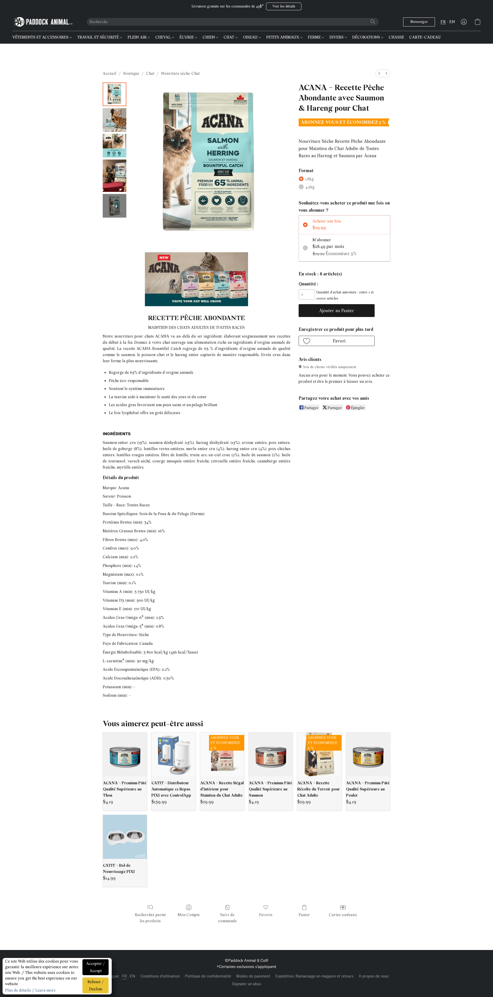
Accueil (109, 73)
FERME (315, 37)
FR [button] (443, 22)
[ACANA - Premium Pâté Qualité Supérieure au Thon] (125, 754)
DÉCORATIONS (366, 37)
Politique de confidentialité (208, 976)
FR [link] (124, 976)
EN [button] (452, 22)
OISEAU (251, 37)
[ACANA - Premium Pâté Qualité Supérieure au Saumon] (271, 754)
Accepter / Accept (95, 967)
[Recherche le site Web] (373, 21)
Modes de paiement (253, 976)
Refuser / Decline (96, 985)
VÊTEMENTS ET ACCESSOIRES (41, 37)
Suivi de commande (227, 918)
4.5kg (310, 187)
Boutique (131, 73)
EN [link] (132, 976)
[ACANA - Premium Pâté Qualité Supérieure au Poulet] (368, 754)
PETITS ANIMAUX (283, 37)
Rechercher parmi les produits (150, 918)
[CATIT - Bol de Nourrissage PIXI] (125, 837)
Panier (304, 915)
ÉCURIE (187, 37)
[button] (283, 6)
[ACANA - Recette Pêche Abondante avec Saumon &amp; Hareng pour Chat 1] (114, 120)
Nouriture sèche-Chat (180, 73)
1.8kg (309, 179)
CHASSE (396, 37)
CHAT (229, 37)
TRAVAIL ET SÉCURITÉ (98, 37)
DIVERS (337, 37)
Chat (150, 73)
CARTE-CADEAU (425, 37)
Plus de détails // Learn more (30, 990)
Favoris (265, 915)
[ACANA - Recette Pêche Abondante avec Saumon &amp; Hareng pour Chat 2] (114, 145)
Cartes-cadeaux (343, 915)
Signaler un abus (246, 984)
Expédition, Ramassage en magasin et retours (314, 976)
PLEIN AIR (138, 37)
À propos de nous (374, 976)
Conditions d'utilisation (160, 976)
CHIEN (209, 37)
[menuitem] (379, 73)
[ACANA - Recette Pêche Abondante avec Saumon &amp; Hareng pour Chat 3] (114, 176)
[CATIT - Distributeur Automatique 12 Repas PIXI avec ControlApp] (173, 754)
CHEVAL (163, 37)
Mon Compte (189, 915)
